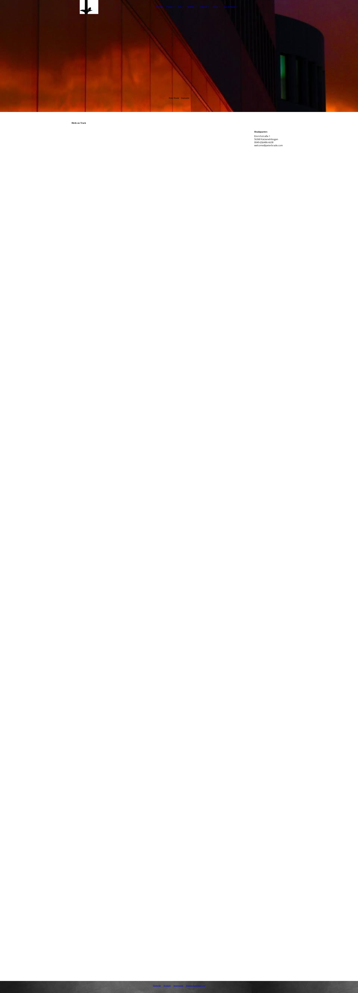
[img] (89, 7)
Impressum (178, 985)
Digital (169, 7)
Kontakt (167, 985)
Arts (180, 7)
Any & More (229, 7)
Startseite (157, 985)
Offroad (203, 7)
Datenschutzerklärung (195, 985)
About (215, 7)
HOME (159, 7)
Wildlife (190, 7)
